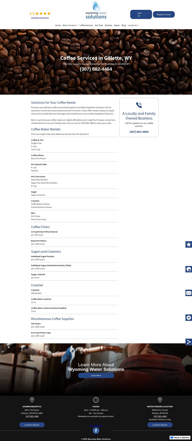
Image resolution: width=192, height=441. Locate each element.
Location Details (32, 424)
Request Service (164, 14)
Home (58, 25)
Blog (124, 25)
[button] (69, 25)
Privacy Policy (96, 425)
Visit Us (140, 14)
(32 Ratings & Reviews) (40, 17)
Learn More (96, 375)
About (117, 25)
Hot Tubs (99, 25)
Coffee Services (86, 25)
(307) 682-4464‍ (32, 416)
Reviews (108, 25)
